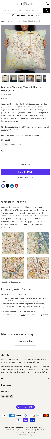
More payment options (25, 177)
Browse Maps (9, 427)
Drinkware (19, 427)
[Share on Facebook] (3, 186)
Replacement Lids (31, 427)
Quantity (4, 151)
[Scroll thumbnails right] (48, 78)
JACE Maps (7, 94)
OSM (20, 282)
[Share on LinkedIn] (12, 186)
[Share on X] (7, 186)
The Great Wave (7, 213)
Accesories (10, 430)
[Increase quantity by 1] (22, 156)
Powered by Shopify (25, 435)
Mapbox (11, 282)
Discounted (40, 430)
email (23, 315)
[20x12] (21, 147)
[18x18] (13, 147)
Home (3, 21)
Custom (26, 430)
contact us (12, 306)
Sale (32, 430)
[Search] (46, 10)
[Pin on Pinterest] (16, 186)
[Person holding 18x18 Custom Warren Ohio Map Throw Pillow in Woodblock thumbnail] (22, 78)
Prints (41, 427)
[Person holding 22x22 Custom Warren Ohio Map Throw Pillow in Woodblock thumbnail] (5, 78)
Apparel (18, 430)
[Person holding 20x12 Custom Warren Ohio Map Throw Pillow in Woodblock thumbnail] (38, 78)
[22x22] (5, 147)
